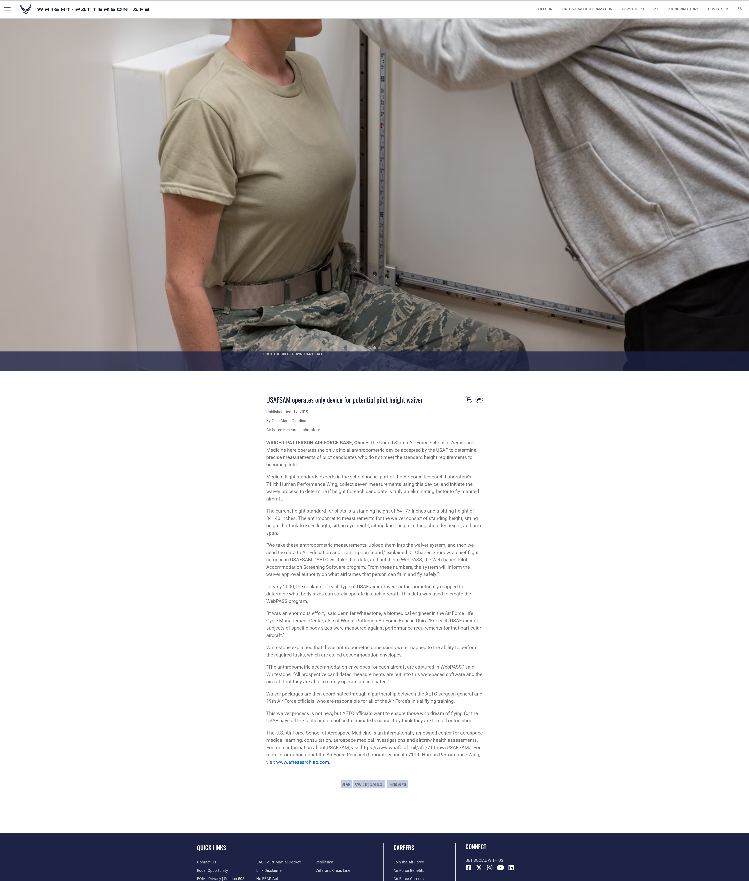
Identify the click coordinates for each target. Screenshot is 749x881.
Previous (37, 195)
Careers (403, 847)
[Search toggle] (739, 9)
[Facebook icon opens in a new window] (468, 868)
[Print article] (468, 399)
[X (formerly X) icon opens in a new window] (479, 868)
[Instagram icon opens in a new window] (490, 868)
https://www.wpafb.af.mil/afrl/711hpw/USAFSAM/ (416, 747)
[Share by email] (479, 399)
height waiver (397, 784)
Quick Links (211, 847)
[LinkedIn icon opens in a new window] (511, 868)
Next (711, 195)
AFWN (346, 784)
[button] (6, 9)
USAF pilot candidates (369, 784)
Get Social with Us (484, 860)
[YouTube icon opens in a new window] (500, 868)
